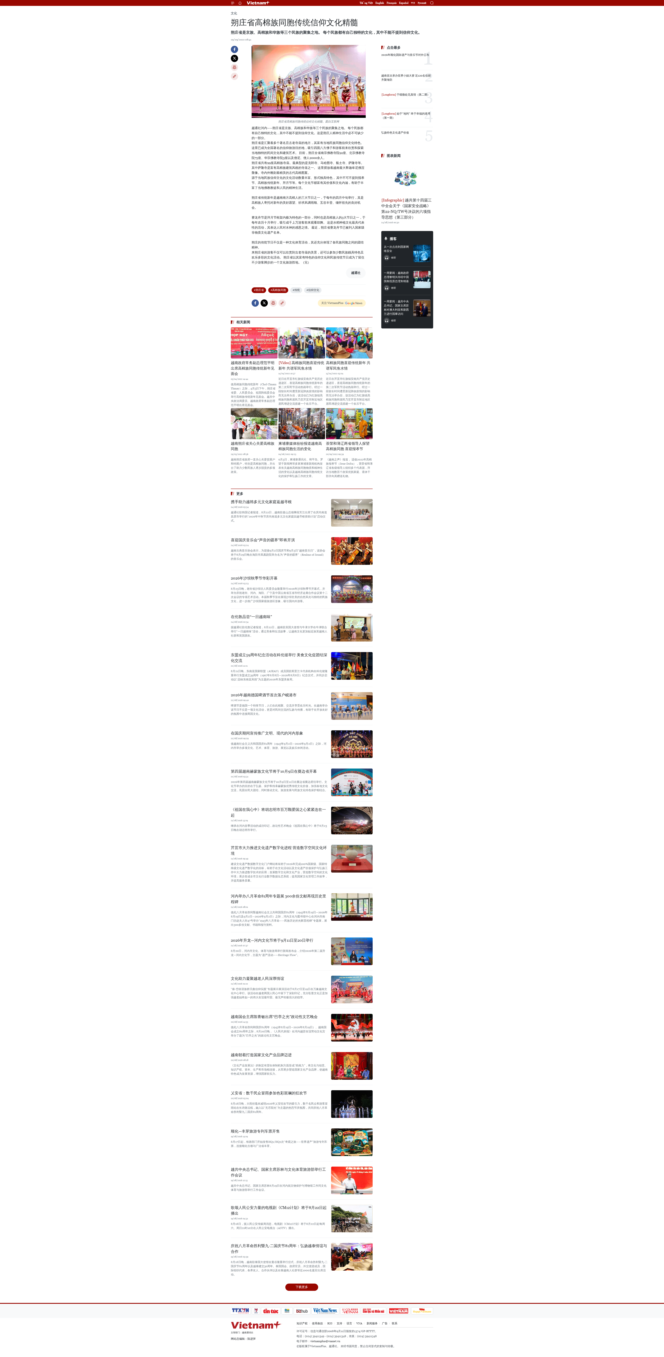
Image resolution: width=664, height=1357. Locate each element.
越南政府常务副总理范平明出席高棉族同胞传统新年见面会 (252, 368)
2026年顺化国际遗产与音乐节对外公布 (405, 54)
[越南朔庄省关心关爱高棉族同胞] (254, 423)
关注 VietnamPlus (332, 303)
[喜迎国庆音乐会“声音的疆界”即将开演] (352, 551)
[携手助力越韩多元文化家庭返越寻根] (352, 513)
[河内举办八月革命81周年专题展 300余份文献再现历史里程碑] (352, 907)
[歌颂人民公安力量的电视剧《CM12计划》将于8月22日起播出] (352, 1218)
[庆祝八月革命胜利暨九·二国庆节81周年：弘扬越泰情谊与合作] (352, 1257)
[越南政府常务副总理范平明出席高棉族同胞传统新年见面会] (254, 343)
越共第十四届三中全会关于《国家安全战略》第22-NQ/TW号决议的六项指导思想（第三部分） (406, 208)
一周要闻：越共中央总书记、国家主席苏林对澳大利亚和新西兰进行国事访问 (396, 307)
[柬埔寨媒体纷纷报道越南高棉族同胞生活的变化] (301, 423)
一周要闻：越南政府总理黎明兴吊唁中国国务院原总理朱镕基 (396, 277)
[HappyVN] (422, 1310)
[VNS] (325, 1310)
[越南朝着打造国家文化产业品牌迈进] (352, 1066)
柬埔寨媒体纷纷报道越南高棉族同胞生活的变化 (300, 446)
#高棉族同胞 (278, 290)
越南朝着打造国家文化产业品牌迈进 (261, 1055)
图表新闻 (394, 156)
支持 (339, 1323)
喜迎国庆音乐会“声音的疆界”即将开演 (263, 540)
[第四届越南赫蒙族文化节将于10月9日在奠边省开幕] (352, 782)
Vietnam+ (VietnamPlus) (258, 3)
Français (391, 2)
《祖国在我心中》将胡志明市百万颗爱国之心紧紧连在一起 (278, 812)
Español (403, 2)
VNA (359, 1323)
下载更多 (302, 1287)
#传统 (296, 290)
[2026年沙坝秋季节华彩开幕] (352, 589)
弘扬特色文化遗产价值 (395, 132)
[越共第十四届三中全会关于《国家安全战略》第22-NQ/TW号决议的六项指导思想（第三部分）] (407, 178)
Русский (422, 3)
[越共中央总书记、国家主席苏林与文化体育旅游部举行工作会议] (352, 1180)
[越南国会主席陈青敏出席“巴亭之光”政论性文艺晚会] (352, 1028)
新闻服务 (372, 1323)
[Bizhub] (302, 1310)
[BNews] (287, 1310)
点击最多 (394, 47)
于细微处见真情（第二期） (413, 94)
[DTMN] (373, 1310)
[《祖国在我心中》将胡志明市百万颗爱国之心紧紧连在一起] (352, 820)
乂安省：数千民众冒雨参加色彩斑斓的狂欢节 (269, 1093)
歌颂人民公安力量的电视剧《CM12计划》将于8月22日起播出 (279, 1210)
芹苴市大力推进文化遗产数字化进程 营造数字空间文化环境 (279, 851)
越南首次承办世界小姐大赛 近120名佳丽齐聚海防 (406, 77)
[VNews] (256, 1310)
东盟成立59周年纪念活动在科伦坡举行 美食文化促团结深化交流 (279, 658)
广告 (385, 1323)
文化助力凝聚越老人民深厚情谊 (257, 978)
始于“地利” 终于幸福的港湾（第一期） (405, 115)
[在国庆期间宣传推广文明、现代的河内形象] (352, 744)
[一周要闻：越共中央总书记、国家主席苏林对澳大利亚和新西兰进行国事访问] (422, 308)
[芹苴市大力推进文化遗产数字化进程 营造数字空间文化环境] (352, 859)
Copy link (234, 76)
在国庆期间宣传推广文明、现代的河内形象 (267, 733)
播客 (393, 239)
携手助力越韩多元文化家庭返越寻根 (261, 502)
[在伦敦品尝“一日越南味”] (352, 628)
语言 (349, 1323)
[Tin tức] (270, 1310)
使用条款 (317, 1323)
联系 (394, 1323)
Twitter (234, 58)
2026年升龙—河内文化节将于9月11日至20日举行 (272, 940)
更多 (239, 494)
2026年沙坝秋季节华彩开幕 (254, 578)
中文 (413, 3)
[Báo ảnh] (398, 1310)
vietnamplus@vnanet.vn (325, 1341)
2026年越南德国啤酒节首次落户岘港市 (264, 695)
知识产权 (302, 1323)
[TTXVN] (240, 1310)
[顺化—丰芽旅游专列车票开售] (352, 1142)
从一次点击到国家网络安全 (396, 249)
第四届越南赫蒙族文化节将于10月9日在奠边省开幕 (274, 771)
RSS (329, 1323)
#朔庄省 (259, 290)
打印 (234, 67)
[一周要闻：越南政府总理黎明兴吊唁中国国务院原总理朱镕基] (422, 279)
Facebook (234, 49)
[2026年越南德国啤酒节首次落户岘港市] (352, 706)
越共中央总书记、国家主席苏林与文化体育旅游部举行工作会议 (278, 1172)
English (379, 2)
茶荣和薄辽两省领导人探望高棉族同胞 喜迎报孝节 (348, 446)
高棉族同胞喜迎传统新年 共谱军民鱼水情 (301, 365)
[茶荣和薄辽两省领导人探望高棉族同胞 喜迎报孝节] (349, 423)
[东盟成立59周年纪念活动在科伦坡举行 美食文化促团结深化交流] (352, 666)
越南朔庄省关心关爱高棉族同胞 (252, 446)
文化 (234, 13)
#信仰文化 (312, 290)
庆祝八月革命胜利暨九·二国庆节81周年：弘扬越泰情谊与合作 (279, 1249)
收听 (393, 257)
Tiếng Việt (366, 2)
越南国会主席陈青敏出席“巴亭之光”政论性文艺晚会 (274, 1017)
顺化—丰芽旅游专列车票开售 (255, 1131)
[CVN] (350, 1310)
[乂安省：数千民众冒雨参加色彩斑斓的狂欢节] (352, 1104)
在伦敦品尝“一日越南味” (251, 617)
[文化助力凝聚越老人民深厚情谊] (352, 989)
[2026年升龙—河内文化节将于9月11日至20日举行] (352, 951)
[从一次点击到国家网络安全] (422, 253)
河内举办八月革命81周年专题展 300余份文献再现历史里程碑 (278, 899)
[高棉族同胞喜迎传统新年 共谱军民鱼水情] (301, 343)
